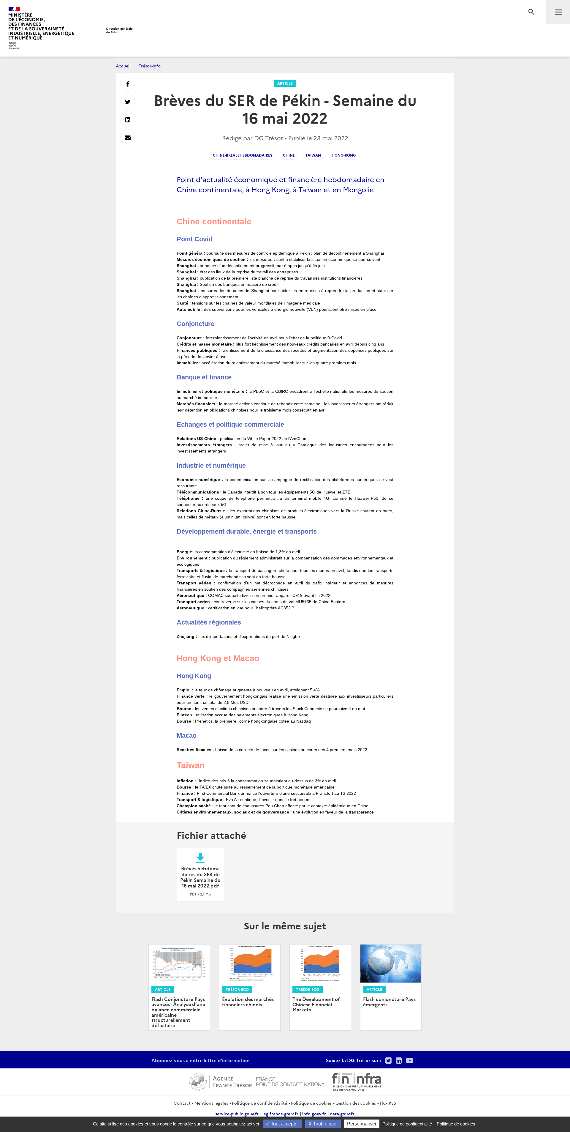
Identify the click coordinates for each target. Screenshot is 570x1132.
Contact (182, 1103)
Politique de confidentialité (259, 1103)
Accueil (123, 66)
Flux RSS (388, 1103)
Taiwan (313, 154)
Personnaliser (361, 1123)
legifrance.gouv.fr (280, 1114)
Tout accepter (284, 1123)
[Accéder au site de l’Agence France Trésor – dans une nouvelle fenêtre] (220, 1081)
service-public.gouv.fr (237, 1114)
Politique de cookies (311, 1103)
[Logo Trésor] (117, 30)
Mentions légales (211, 1103)
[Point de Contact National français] (292, 1081)
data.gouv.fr (342, 1114)
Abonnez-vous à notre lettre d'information (200, 1060)
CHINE (289, 154)
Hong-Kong (344, 154)
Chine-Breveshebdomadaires (242, 154)
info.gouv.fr (314, 1114)
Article (285, 83)
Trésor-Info (150, 66)
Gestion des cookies (355, 1103)
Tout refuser (325, 1123)
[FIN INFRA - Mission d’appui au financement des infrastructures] (356, 1081)
